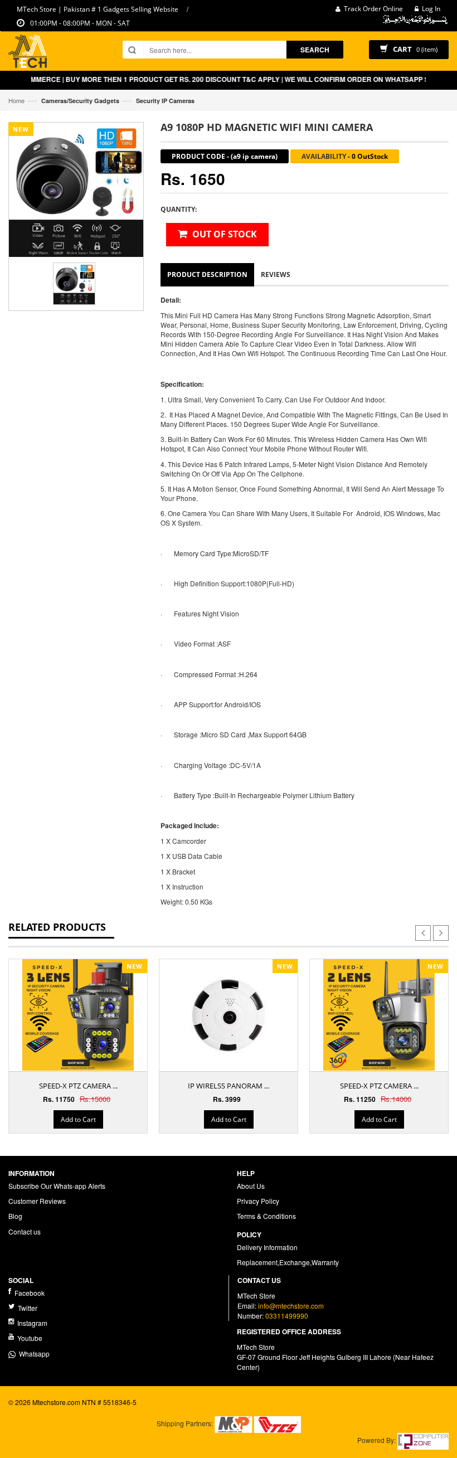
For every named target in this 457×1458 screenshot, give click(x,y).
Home (16, 100)
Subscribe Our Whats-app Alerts (56, 1185)
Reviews (275, 274)
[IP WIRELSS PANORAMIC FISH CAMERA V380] (228, 1015)
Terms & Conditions (266, 1216)
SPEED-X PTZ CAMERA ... (78, 1086)
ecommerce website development (59, 1411)
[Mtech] (27, 53)
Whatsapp (33, 1353)
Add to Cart (78, 1119)
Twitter (26, 1308)
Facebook (29, 1292)
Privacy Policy (258, 1201)
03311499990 (286, 1315)
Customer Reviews (37, 1201)
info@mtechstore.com (291, 1305)
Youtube (29, 1338)
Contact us (24, 1231)
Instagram (31, 1323)
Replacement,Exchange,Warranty (288, 1262)
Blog (15, 1216)
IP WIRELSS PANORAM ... (228, 1086)
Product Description (207, 274)
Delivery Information (267, 1247)
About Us (251, 1185)
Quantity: (179, 209)
